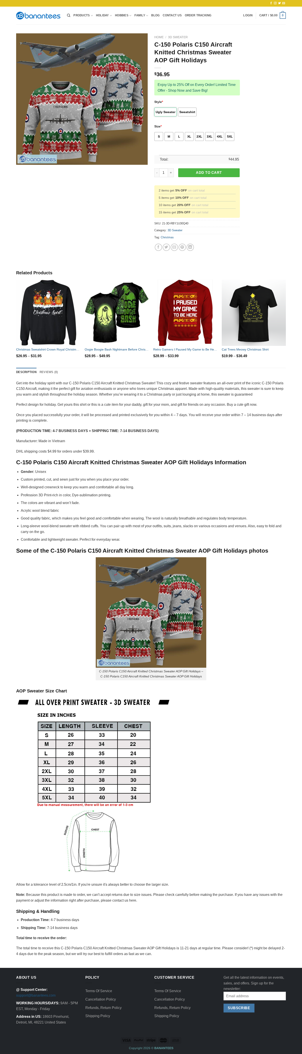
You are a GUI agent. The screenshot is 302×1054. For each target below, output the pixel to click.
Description (26, 372)
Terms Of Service (98, 991)
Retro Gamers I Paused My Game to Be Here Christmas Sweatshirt (185, 349)
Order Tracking (198, 15)
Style (158, 102)
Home (159, 37)
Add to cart (209, 172)
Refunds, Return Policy (103, 1008)
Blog (155, 15)
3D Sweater (178, 37)
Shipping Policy (97, 1016)
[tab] (26, 372)
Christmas (167, 237)
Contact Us (172, 15)
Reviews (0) (49, 372)
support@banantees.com (35, 995)
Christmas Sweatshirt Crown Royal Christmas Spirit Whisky (48, 349)
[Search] (68, 15)
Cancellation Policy (100, 999)
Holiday (102, 15)
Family (139, 15)
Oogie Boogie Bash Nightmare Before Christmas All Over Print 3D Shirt (117, 349)
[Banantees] (38, 15)
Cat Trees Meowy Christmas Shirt (245, 349)
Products (81, 15)
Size (158, 126)
